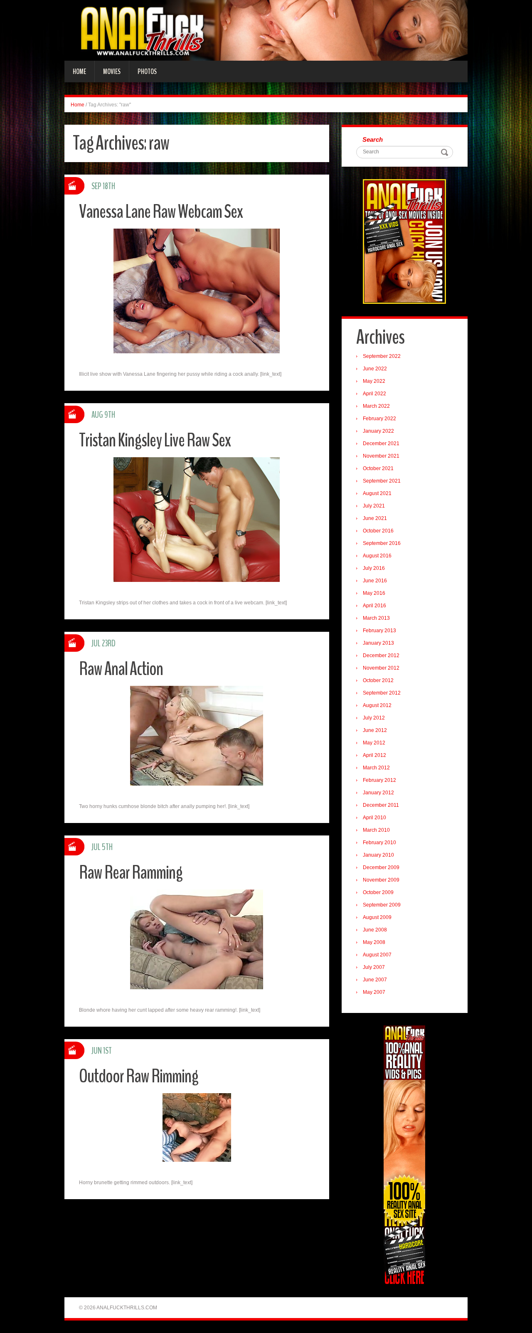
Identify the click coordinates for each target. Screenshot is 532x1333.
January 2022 (378, 431)
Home (79, 71)
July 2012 (374, 718)
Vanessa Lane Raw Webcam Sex (161, 211)
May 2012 (374, 743)
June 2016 (375, 581)
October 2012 (378, 680)
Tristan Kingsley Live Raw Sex (155, 440)
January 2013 (378, 643)
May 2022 (374, 381)
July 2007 (374, 967)
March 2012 (376, 768)
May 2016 (374, 593)
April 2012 (374, 755)
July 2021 (374, 506)
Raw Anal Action (121, 669)
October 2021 (378, 468)
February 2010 (379, 842)
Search (372, 139)
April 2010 (374, 817)
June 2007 (375, 980)
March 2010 (376, 830)
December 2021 (381, 443)
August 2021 (377, 493)
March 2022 (376, 406)
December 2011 (381, 805)
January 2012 (378, 793)
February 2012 (379, 780)
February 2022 (379, 418)
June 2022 (375, 369)
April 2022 (374, 394)
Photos (147, 71)
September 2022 (382, 356)
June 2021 (375, 518)
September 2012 (382, 693)
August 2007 (377, 955)
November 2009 (381, 880)
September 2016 (382, 543)
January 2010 (378, 855)
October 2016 (378, 531)
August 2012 (377, 705)
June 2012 (375, 730)
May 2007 (374, 992)
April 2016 (374, 606)
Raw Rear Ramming (130, 872)
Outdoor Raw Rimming (138, 1076)
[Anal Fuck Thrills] (266, 30)
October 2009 (378, 892)
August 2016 (377, 556)
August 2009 (377, 917)
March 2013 (376, 618)
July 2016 (374, 568)
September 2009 (382, 905)
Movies (112, 71)
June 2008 (375, 930)
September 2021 (382, 481)
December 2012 (381, 655)
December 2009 (381, 867)
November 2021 (381, 456)
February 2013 (379, 630)
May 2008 (374, 942)
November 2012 (381, 668)
